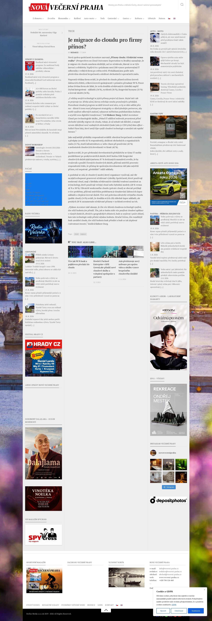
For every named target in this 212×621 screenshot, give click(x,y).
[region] (180, 601)
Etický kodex (33, 605)
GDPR (174, 604)
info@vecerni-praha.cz (169, 568)
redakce (75, 52)
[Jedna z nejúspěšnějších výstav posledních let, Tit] (156, 464)
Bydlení (77, 18)
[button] (168, 410)
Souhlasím (196, 611)
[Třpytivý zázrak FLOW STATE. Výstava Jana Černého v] (181, 464)
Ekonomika (63, 18)
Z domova (37, 18)
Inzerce (91, 605)
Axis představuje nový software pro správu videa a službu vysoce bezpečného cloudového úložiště (129, 267)
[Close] (204, 589)
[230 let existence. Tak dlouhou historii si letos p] (168, 477)
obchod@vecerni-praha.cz (170, 574)
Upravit (163, 611)
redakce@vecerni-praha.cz (170, 571)
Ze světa (51, 18)
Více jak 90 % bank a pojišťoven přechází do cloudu (78, 264)
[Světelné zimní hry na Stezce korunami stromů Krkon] (181, 477)
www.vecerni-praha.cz (169, 577)
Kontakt (109, 605)
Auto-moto (89, 18)
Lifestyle (152, 18)
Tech (102, 18)
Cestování (112, 18)
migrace (83, 234)
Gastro (126, 18)
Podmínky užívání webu (73, 605)
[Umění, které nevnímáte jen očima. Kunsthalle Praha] (168, 464)
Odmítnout (179, 611)
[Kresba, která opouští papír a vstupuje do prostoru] (156, 477)
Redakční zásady (50, 605)
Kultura (138, 18)
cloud (76, 234)
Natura (162, 18)
